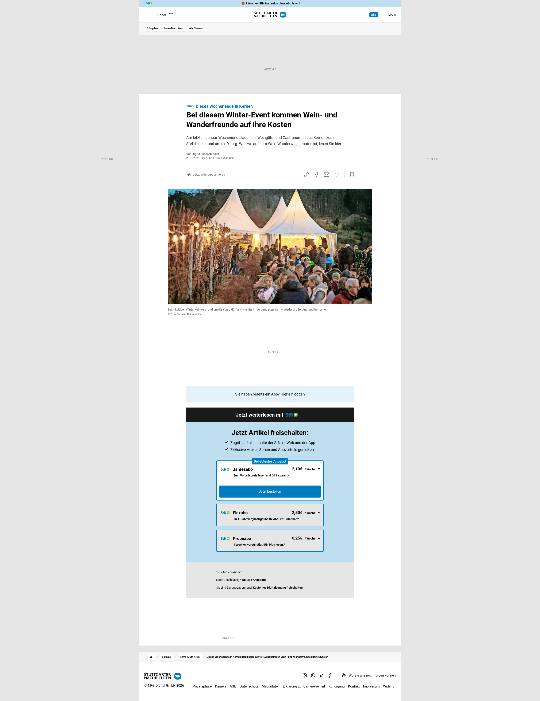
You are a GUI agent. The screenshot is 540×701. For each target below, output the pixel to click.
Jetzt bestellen (270, 492)
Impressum (371, 686)
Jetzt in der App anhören (209, 174)
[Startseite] (151, 657)
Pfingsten (152, 28)
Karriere (220, 686)
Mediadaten (270, 686)
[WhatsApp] (313, 675)
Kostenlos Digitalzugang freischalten (278, 587)
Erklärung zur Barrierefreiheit (304, 686)
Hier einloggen (293, 394)
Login (392, 14)
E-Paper (160, 15)
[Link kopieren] (306, 174)
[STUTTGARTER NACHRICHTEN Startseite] (270, 15)
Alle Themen (196, 28)
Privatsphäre (202, 686)
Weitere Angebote (254, 579)
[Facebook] (330, 675)
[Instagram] (304, 675)
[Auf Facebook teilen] (316, 174)
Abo (373, 14)
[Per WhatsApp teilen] (336, 174)
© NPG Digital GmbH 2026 (164, 686)
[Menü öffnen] (146, 15)
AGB (233, 686)
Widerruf (389, 686)
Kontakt (354, 686)
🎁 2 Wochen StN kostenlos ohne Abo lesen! (270, 3)
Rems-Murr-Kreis (173, 28)
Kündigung (336, 686)
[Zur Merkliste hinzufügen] (351, 174)
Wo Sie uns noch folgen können (372, 675)
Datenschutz (249, 686)
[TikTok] (321, 675)
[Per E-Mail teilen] (327, 174)
